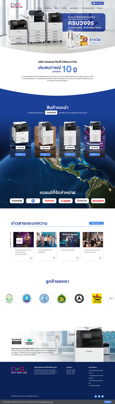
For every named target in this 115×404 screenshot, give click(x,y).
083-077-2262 (70, 370)
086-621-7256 (70, 372)
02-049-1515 (70, 374)
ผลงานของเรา (74, 8)
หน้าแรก (39, 8)
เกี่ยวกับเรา (48, 8)
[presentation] (6, 245)
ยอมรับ (107, 402)
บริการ (65, 8)
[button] (8, 27)
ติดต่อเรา (100, 8)
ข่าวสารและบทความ (87, 8)
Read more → (96, 223)
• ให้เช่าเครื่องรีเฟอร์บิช (94, 386)
